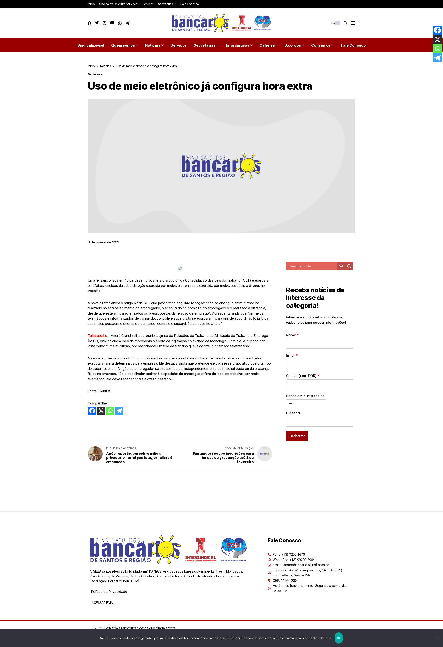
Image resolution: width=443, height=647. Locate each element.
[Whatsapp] (110, 411)
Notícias (105, 66)
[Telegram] (119, 411)
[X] (101, 411)
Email (292, 355)
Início (91, 66)
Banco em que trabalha (305, 396)
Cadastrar (297, 436)
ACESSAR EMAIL (103, 603)
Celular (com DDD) (302, 376)
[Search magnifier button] (349, 266)
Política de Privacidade (109, 591)
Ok (339, 638)
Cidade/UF (294, 413)
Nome (292, 335)
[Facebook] (92, 411)
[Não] (437, 638)
